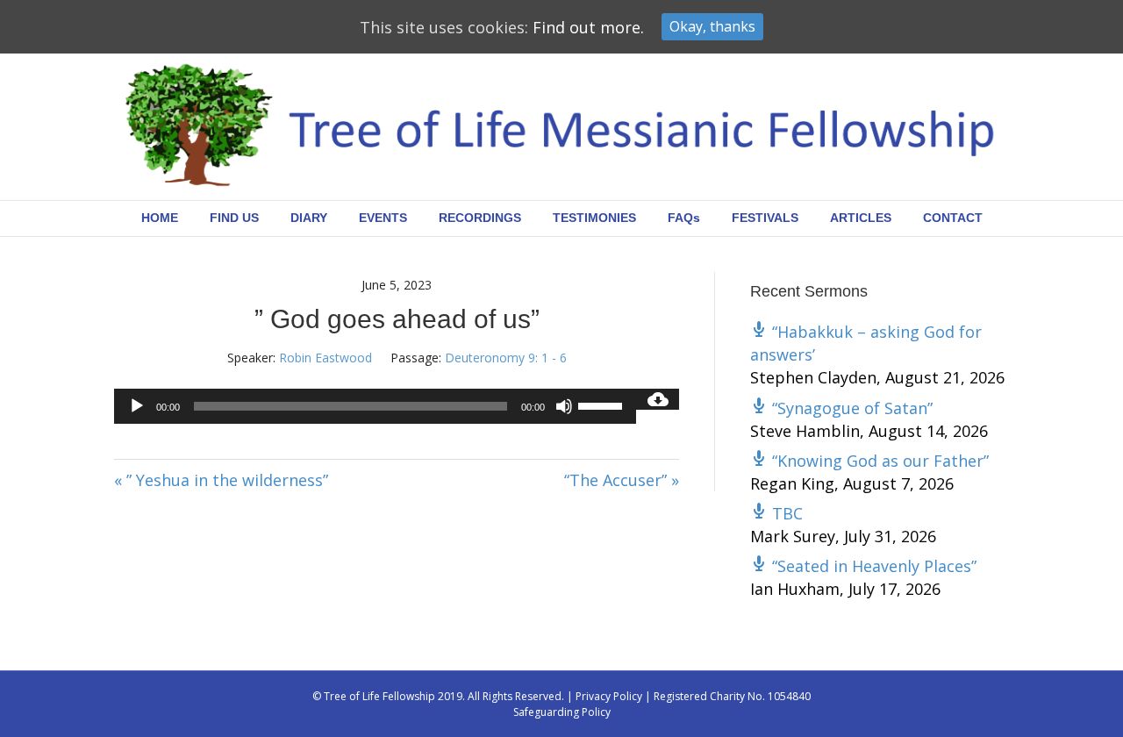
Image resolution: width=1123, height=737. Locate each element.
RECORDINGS (480, 218)
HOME (159, 218)
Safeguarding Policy (562, 712)
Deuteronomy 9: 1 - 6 (506, 357)
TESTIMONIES (594, 218)
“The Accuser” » (621, 479)
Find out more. (588, 27)
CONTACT (953, 218)
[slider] (602, 404)
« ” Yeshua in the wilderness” (221, 479)
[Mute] (564, 406)
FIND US (234, 218)
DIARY (308, 218)
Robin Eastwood (325, 357)
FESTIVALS (765, 218)
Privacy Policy (609, 696)
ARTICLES (860, 218)
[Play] (137, 406)
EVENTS (383, 218)
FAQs (684, 218)
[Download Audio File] (657, 399)
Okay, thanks (712, 26)
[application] (375, 406)
